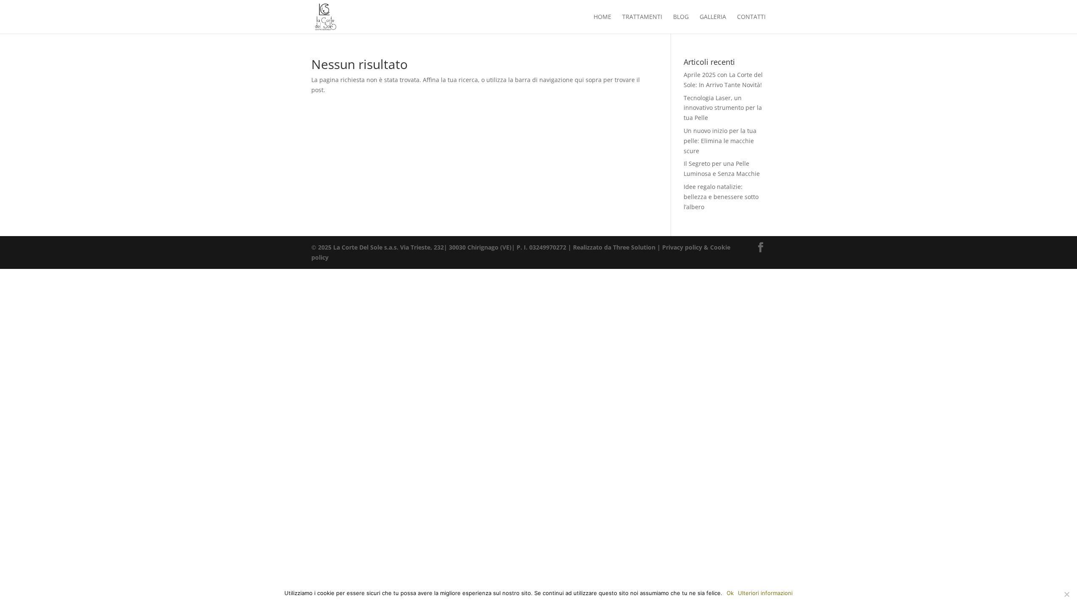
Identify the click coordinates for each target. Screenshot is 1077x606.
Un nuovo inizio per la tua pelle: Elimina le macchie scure (720, 141)
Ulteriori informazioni (765, 593)
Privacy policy (682, 247)
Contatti (751, 17)
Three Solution (634, 247)
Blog (681, 17)
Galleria (713, 17)
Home (602, 17)
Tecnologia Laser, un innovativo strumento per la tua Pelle (723, 108)
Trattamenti (642, 17)
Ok (730, 593)
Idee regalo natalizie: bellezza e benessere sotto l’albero (721, 197)
